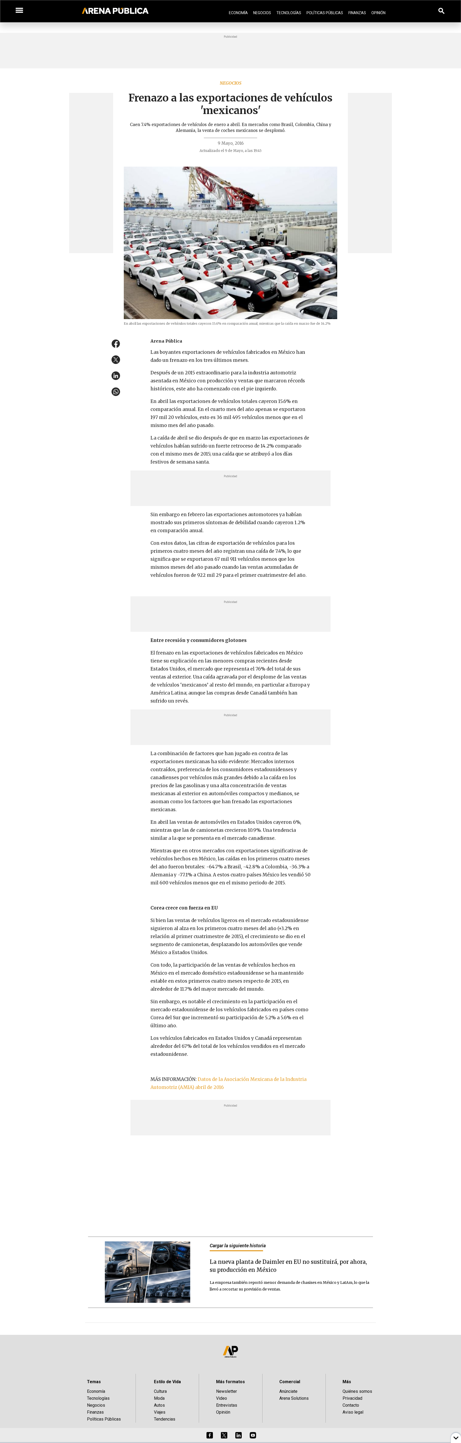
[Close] (263, 681)
